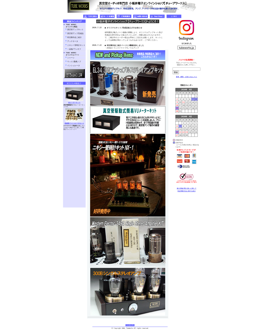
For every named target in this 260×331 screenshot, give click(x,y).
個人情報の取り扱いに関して (186, 188)
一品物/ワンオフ (74, 49)
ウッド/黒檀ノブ (74, 62)
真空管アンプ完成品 (75, 33)
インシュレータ (73, 65)
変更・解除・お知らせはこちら (186, 77)
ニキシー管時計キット (76, 45)
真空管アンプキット (75, 29)
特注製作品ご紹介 (74, 37)
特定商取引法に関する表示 (187, 191)
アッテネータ (72, 41)
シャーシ (70, 58)
